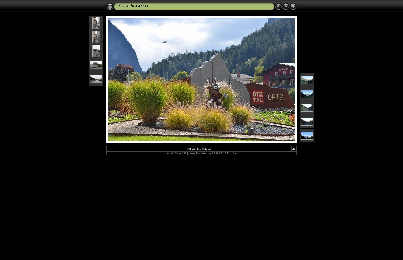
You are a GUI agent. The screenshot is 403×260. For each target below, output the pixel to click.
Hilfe (234, 153)
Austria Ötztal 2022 (133, 6)
